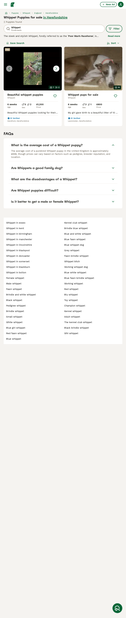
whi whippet (71, 333)
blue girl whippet (15, 327)
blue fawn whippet (74, 239)
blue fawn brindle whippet (79, 278)
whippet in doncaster (18, 256)
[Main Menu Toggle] (5, 4)
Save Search (17, 43)
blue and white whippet (77, 233)
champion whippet (74, 305)
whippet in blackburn (18, 267)
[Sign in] (121, 4)
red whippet (71, 289)
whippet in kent (15, 228)
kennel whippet (73, 311)
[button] (33, 68)
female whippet (15, 278)
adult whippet (72, 316)
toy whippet (71, 300)
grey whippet (71, 250)
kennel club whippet (75, 222)
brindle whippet (15, 311)
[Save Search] (117, 608)
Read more (114, 36)
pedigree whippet (16, 305)
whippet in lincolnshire (19, 245)
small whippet (14, 316)
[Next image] (56, 69)
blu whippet (71, 294)
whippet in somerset (18, 261)
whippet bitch (72, 261)
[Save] (55, 96)
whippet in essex (15, 222)
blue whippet (13, 338)
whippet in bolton (16, 272)
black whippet (14, 300)
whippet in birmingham (19, 233)
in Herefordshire (55, 17)
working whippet (73, 283)
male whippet (13, 283)
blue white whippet (75, 272)
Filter (117, 28)
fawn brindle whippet (76, 256)
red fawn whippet (16, 333)
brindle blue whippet (76, 228)
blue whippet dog (74, 245)
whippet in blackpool (18, 250)
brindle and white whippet (21, 294)
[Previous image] (9, 69)
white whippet (14, 322)
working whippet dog (76, 267)
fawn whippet (14, 289)
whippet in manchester (19, 239)
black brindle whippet (76, 327)
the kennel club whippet (78, 322)
